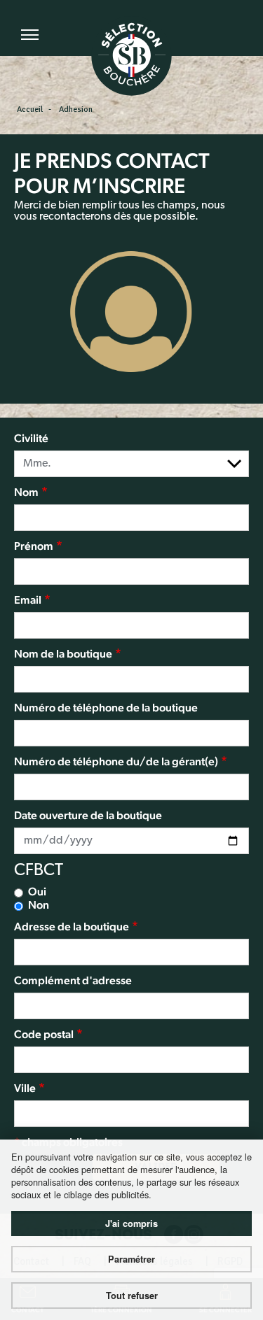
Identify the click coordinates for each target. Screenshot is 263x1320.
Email (27, 599)
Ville (25, 1088)
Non (38, 904)
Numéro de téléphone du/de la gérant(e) (116, 761)
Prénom (33, 546)
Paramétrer (131, 1259)
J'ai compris (131, 1223)
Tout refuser (132, 1295)
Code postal (44, 1034)
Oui (37, 891)
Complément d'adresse (73, 980)
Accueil (30, 109)
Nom (26, 492)
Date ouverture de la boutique (88, 815)
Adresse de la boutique (71, 926)
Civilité (31, 438)
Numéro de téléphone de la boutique (106, 707)
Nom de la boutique (63, 653)
